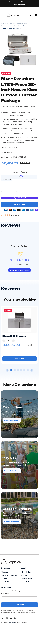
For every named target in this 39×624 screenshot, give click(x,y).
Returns (24, 575)
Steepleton (13, 15)
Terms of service (27, 578)
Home (3, 23)
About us (4, 572)
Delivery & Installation (9, 575)
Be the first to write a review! (19, 270)
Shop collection (11, 420)
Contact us (5, 581)
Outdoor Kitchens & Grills (18, 23)
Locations (4, 578)
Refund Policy (25, 581)
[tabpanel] (19, 334)
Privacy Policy (26, 572)
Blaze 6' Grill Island (14, 336)
